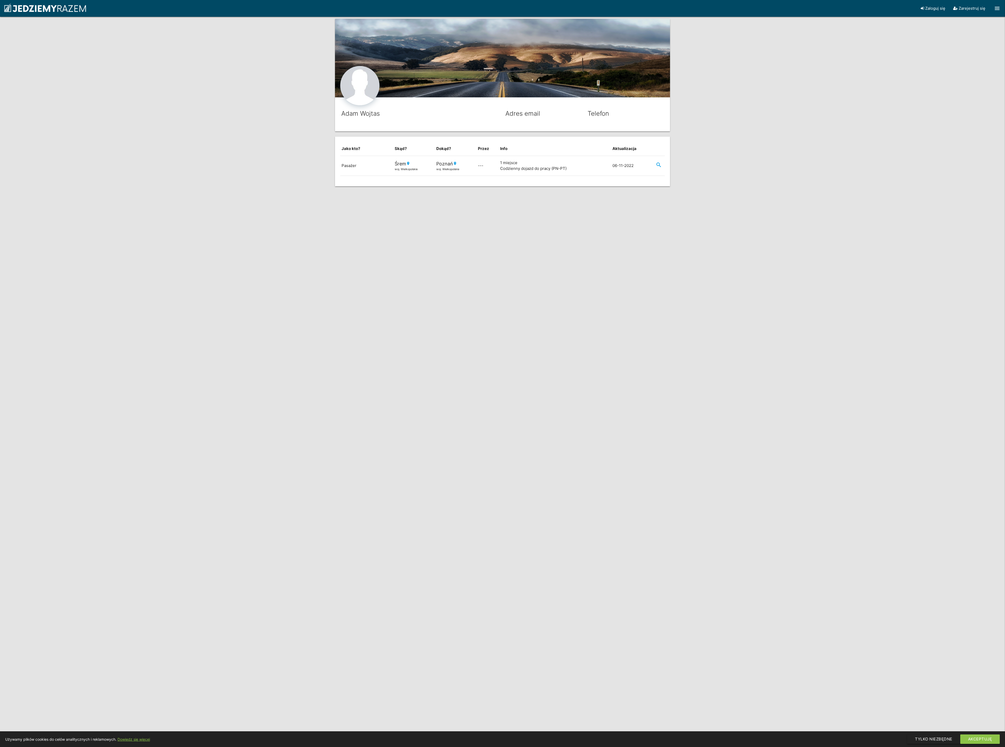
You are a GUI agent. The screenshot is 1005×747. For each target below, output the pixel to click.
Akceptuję (980, 739)
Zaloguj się (934, 8)
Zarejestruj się (971, 8)
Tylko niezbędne (933, 739)
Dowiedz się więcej (134, 739)
